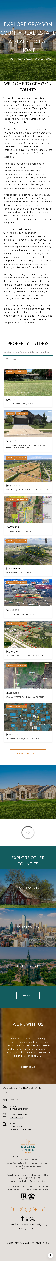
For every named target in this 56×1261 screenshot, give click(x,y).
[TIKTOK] (42, 1209)
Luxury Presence (28, 1228)
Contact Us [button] (28, 1067)
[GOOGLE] (35, 1209)
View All (28, 995)
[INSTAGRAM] (20, 1209)
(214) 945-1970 (16, 1117)
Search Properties (28, 753)
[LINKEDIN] (28, 1209)
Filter (13, 359)
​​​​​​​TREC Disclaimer (28, 1169)
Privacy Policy (40, 1242)
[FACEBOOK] (13, 1209)
